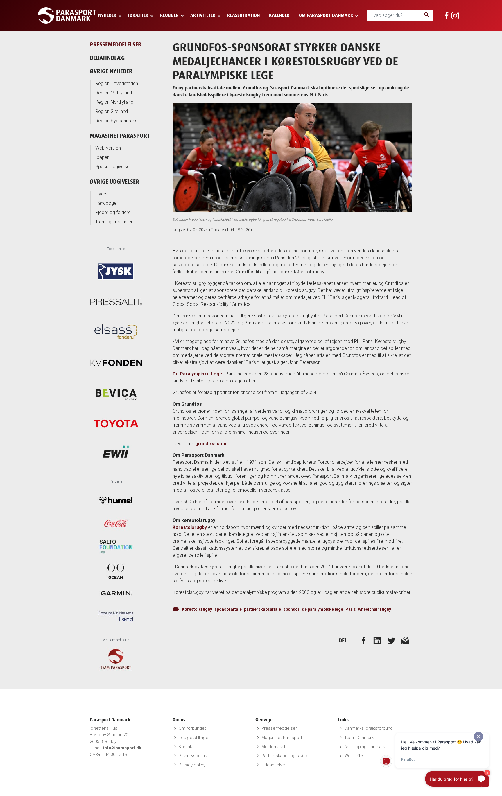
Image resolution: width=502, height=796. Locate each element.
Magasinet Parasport (120, 135)
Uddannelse (273, 765)
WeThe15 (353, 755)
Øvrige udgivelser (114, 181)
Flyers (101, 194)
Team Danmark (359, 737)
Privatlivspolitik (193, 755)
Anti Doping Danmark (364, 746)
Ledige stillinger (194, 737)
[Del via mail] (405, 640)
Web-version (108, 148)
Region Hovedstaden (116, 83)
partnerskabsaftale (262, 609)
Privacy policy (192, 765)
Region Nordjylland (114, 102)
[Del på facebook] (363, 640)
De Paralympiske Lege (197, 374)
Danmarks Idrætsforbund (368, 728)
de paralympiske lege (322, 609)
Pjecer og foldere (113, 212)
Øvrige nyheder (111, 71)
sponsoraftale (228, 609)
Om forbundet (192, 728)
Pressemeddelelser (115, 44)
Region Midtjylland (113, 93)
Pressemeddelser (279, 728)
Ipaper (102, 157)
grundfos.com (210, 443)
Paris (350, 609)
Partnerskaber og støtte (285, 755)
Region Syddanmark (116, 120)
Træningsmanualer (113, 221)
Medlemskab (274, 746)
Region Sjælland (111, 111)
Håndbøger (106, 203)
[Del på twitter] (391, 640)
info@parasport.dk (122, 747)
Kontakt (186, 746)
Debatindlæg (107, 57)
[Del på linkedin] (377, 640)
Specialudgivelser (113, 166)
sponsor (291, 609)
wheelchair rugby (374, 609)
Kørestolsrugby (190, 527)
